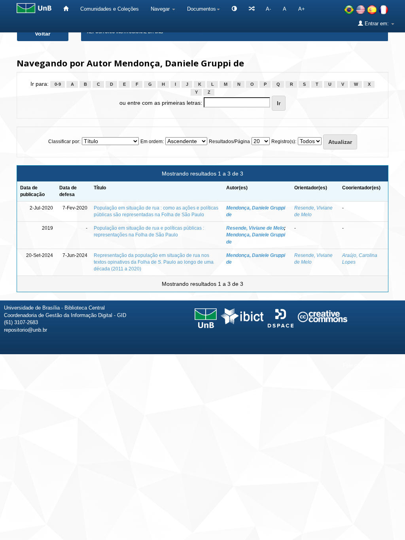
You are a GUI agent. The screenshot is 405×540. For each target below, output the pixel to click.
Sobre (392, 365)
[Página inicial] (65, 9)
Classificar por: (64, 141)
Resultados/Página (229, 141)
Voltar (42, 33)
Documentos (201, 9)
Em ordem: (152, 141)
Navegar (161, 9)
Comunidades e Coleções (109, 9)
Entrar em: (376, 23)
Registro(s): (283, 141)
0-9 (58, 84)
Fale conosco (358, 365)
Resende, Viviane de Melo (255, 228)
